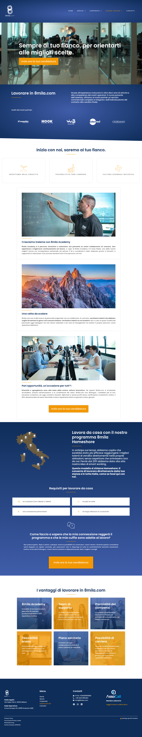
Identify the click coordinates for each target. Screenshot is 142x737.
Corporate (95, 11)
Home (70, 11)
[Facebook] (74, 704)
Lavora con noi (113, 11)
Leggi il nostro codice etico (116, 704)
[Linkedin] (82, 704)
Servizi (80, 11)
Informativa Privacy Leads (12, 720)
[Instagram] (78, 704)
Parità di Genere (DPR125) (12, 725)
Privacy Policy (8, 718)
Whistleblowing (9, 723)
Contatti (130, 11)
